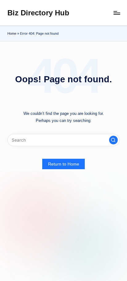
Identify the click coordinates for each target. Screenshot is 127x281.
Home (11, 33)
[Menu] (116, 12)
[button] (113, 140)
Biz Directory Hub (38, 13)
